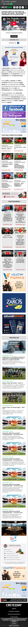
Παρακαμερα (7, 235)
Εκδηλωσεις (7, 213)
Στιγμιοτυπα (5, 145)
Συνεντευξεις (20, 213)
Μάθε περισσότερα (14, 625)
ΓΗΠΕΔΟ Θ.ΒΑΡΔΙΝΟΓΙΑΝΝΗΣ (14, 32)
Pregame (14, 36)
